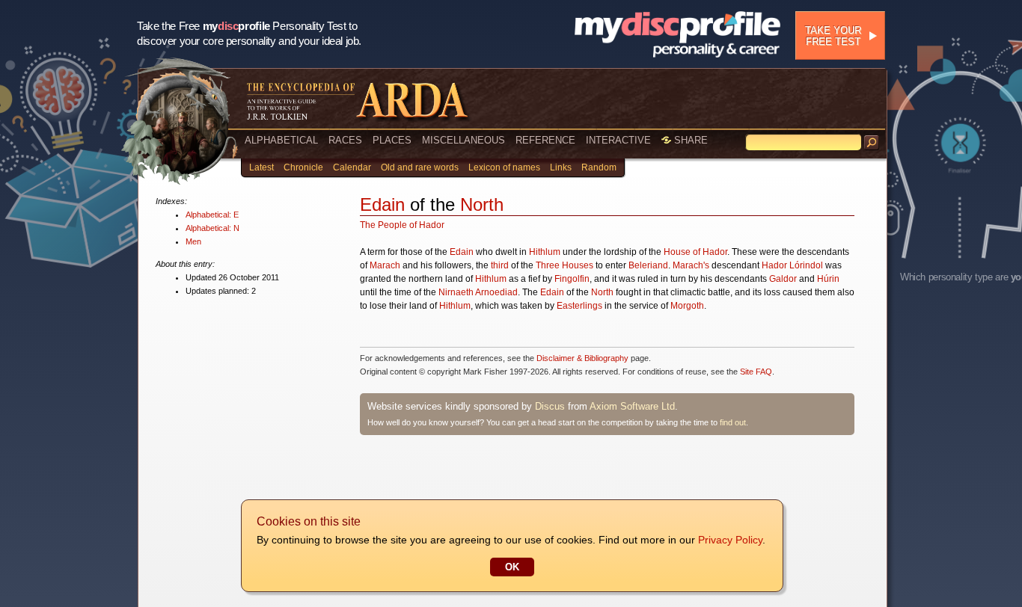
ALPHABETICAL (281, 140)
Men (193, 241)
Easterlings (579, 306)
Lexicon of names (504, 167)
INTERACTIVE (618, 140)
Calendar (352, 167)
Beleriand (648, 265)
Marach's (691, 265)
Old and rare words (420, 167)
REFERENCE (545, 140)
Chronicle (303, 167)
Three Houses (564, 265)
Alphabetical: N (212, 228)
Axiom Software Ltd (632, 406)
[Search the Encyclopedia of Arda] (871, 142)
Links (561, 167)
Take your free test (833, 36)
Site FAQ (756, 371)
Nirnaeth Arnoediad (478, 292)
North (482, 204)
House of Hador (695, 252)
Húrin (828, 279)
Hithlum (544, 252)
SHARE (689, 140)
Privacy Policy (730, 540)
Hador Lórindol (792, 265)
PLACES (392, 140)
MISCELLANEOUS (463, 140)
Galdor (783, 279)
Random (598, 167)
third (500, 265)
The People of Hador (402, 225)
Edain (382, 204)
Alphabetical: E (212, 214)
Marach (385, 265)
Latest (261, 167)
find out (733, 422)
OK (512, 567)
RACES (345, 140)
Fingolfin (572, 279)
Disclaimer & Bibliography (582, 358)
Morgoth (687, 306)
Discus (550, 406)
